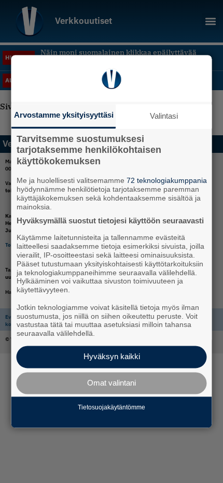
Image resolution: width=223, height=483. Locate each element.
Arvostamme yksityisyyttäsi (64, 114)
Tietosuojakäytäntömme (111, 407)
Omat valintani (111, 382)
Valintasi (164, 115)
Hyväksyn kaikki (111, 356)
